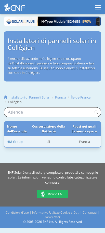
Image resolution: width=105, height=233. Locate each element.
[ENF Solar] (14, 8)
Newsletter (52, 217)
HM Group (15, 141)
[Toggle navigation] (98, 4)
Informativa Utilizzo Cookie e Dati (55, 212)
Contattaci (90, 212)
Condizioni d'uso (17, 212)
